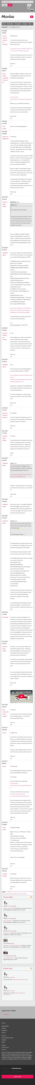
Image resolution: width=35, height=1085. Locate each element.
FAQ (30, 24)
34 (24, 894)
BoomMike (13, 955)
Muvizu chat (7, 968)
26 (11, 894)
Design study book (8, 908)
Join (10, 5)
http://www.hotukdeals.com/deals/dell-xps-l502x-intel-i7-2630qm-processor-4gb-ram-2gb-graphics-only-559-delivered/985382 (20, 310)
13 (20, 891)
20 (32, 891)
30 (17, 894)
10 (15, 891)
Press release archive (7, 1038)
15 (24, 891)
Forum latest (8, 897)
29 (15, 894)
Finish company (7, 920)
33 (22, 894)
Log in (4, 5)
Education (4, 1030)
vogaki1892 (13, 906)
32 (20, 894)
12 (19, 891)
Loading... (6, 1014)
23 (6, 894)
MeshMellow (5, 1026)
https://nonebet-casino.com (20, 979)
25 (9, 894)
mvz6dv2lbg (11, 977)
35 (25, 894)
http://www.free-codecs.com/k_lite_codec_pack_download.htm (21, 99)
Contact (4, 1028)
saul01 (12, 943)
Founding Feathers (8, 958)
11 (17, 891)
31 (19, 894)
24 (7, 894)
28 (14, 894)
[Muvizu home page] (8, 16)
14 (22, 891)
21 (2, 894)
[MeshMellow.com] (16, 1068)
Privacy (3, 1045)
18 (29, 891)
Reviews (4, 1040)
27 (12, 894)
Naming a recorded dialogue (11, 945)
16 (25, 891)
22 (4, 894)
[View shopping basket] (32, 10)
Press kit (4, 1035)
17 (27, 891)
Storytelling (6, 933)
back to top (17, 1076)
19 (30, 891)
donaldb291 (13, 931)
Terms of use (5, 1047)
